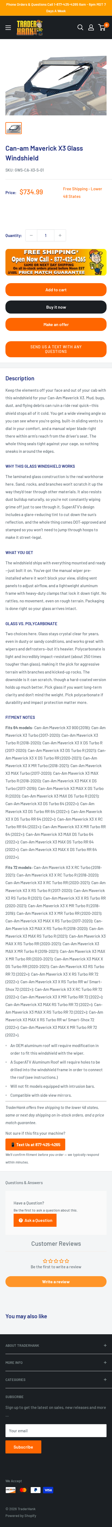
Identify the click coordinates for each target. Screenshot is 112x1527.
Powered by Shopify (20, 1515)
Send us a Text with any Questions (56, 349)
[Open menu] (8, 28)
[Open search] (80, 27)
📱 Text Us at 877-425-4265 (35, 1144)
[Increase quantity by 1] (60, 235)
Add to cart (56, 289)
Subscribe (23, 1446)
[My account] (91, 27)
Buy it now (56, 306)
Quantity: (13, 235)
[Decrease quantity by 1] (31, 235)
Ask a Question (38, 1220)
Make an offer (56, 324)
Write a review (56, 1281)
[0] (102, 27)
